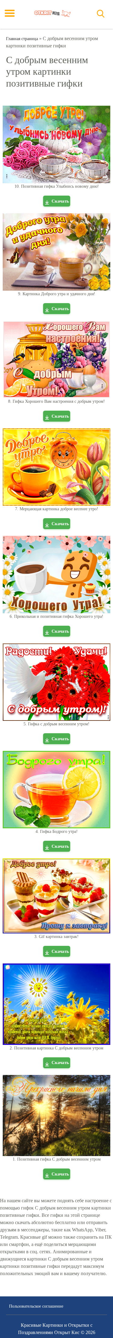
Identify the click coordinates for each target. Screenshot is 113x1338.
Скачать (60, 201)
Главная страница (22, 38)
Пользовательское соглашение (36, 1306)
